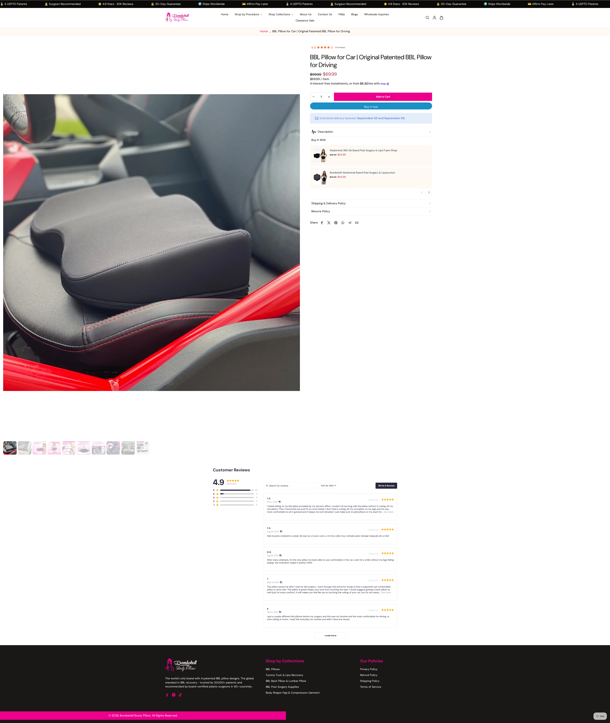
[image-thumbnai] (10, 448)
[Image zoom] (151, 242)
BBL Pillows (273, 669)
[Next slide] (429, 192)
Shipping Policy (369, 681)
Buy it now (371, 107)
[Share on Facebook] (321, 222)
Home (264, 31)
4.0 (313, 47)
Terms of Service (370, 687)
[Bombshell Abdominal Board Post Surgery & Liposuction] (320, 177)
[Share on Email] (356, 222)
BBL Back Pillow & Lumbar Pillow (286, 681)
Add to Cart (383, 96)
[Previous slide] (422, 192)
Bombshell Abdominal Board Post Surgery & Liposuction (362, 172)
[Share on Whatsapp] (342, 222)
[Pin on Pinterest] (335, 222)
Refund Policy (368, 675)
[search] (427, 17)
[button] (233, 490)
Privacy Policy (368, 669)
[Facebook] (167, 695)
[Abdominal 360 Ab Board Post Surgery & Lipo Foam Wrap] (320, 155)
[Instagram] (174, 695)
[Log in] (434, 17)
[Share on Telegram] (349, 222)
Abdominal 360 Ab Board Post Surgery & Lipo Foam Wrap (363, 150)
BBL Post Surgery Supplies (282, 687)
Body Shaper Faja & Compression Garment (293, 692)
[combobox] (328, 485)
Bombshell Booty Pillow (135, 715)
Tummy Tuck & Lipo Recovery (284, 675)
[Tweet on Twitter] (328, 222)
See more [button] (388, 511)
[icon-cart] (441, 17)
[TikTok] (180, 695)
